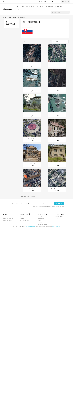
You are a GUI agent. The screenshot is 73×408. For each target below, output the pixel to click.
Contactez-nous (8, 2)
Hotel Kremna (32, 114)
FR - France (58, 6)
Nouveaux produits (8, 218)
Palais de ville (32, 188)
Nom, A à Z (60, 41)
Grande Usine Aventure (57, 64)
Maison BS (32, 163)
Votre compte (42, 214)
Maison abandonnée (57, 139)
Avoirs (39, 220)
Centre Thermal (32, 64)
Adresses (40, 222)
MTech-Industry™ (56, 227)
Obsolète (20, 9)
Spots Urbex (21, 6)
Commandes (41, 218)
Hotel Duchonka (57, 89)
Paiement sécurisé (25, 216)
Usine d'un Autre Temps (57, 188)
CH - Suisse (39, 6)
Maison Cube (57, 163)
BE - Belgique (30, 6)
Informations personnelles (44, 216)
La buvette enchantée (57, 114)
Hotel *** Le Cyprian (32, 89)
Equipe (22, 218)
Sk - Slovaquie (10, 23)
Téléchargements (7, 216)
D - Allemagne (49, 6)
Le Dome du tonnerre (32, 139)
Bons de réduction (42, 224)
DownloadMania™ (30, 227)
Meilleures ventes (7, 220)
